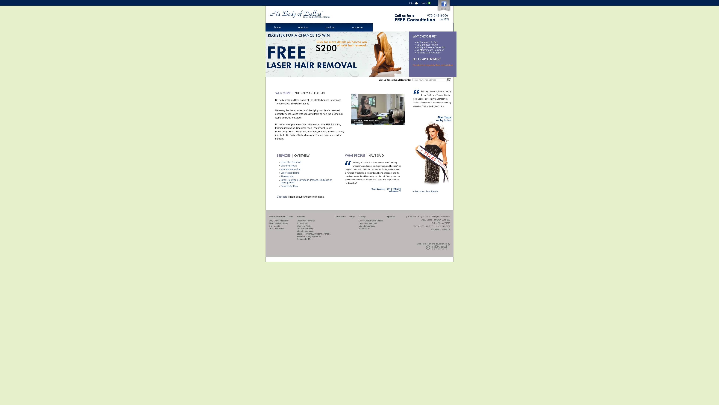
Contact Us (445, 230)
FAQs (352, 216)
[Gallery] (407, 27)
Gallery (362, 216)
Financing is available (278, 223)
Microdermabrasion (291, 169)
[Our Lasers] (358, 27)
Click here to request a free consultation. (433, 65)
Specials (391, 216)
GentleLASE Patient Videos (371, 221)
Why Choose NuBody (279, 221)
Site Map (435, 230)
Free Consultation (277, 228)
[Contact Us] (437, 27)
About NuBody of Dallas (281, 216)
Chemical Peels (289, 165)
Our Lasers (340, 216)
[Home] (278, 27)
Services (301, 216)
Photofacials (287, 176)
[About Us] (303, 27)
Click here (282, 197)
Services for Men (289, 186)
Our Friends (274, 226)
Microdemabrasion (305, 231)
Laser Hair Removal (291, 162)
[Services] (330, 27)
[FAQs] (383, 27)
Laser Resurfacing (290, 173)
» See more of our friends (425, 191)
